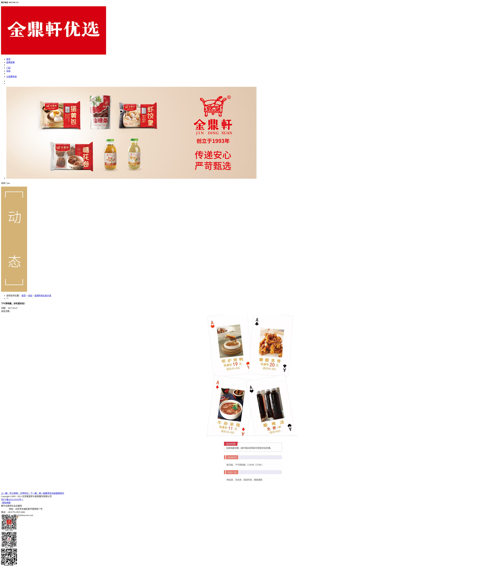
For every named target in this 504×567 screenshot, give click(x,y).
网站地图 (5, 503)
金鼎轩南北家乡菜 (42, 296)
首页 (8, 59)
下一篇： (47, 493)
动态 (30, 296)
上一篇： (15, 493)
